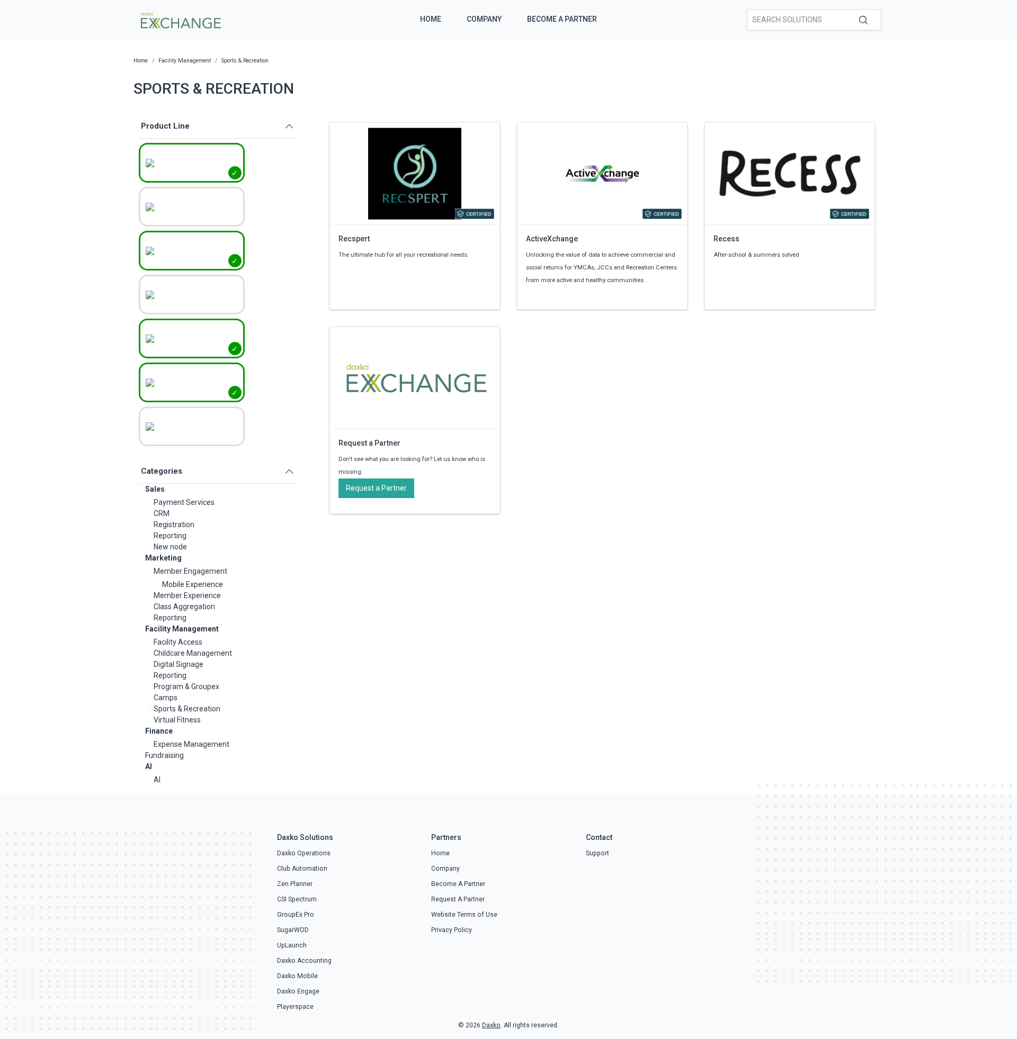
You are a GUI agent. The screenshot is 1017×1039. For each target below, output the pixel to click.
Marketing (163, 558)
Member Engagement (190, 571)
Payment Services (184, 502)
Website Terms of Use (464, 914)
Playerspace (295, 1006)
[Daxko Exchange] (180, 19)
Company (484, 19)
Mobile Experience (192, 584)
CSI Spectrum (297, 899)
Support (597, 853)
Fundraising (164, 755)
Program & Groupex (186, 686)
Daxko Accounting (304, 960)
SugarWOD (293, 930)
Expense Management (191, 744)
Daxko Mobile (297, 976)
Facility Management (182, 629)
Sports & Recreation (187, 708)
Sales (155, 489)
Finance (159, 731)
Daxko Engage (298, 991)
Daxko (491, 1025)
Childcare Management (193, 653)
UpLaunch (292, 945)
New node (170, 547)
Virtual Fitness (177, 720)
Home (430, 19)
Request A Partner (458, 899)
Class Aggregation (184, 606)
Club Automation (302, 868)
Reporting (170, 535)
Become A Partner (562, 19)
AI (148, 766)
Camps (165, 697)
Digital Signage (178, 664)
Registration (174, 524)
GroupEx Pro (295, 914)
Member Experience (187, 595)
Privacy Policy (451, 930)
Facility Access (178, 642)
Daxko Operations (304, 853)
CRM (162, 513)
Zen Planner (295, 884)
